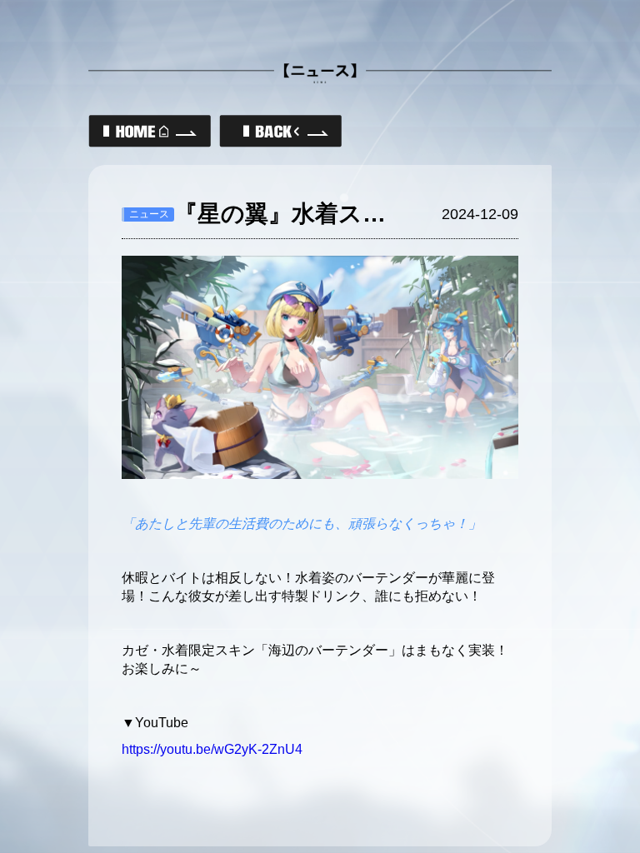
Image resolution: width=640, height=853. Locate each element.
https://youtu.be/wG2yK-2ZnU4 (212, 749)
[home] (149, 131)
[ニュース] (280, 131)
